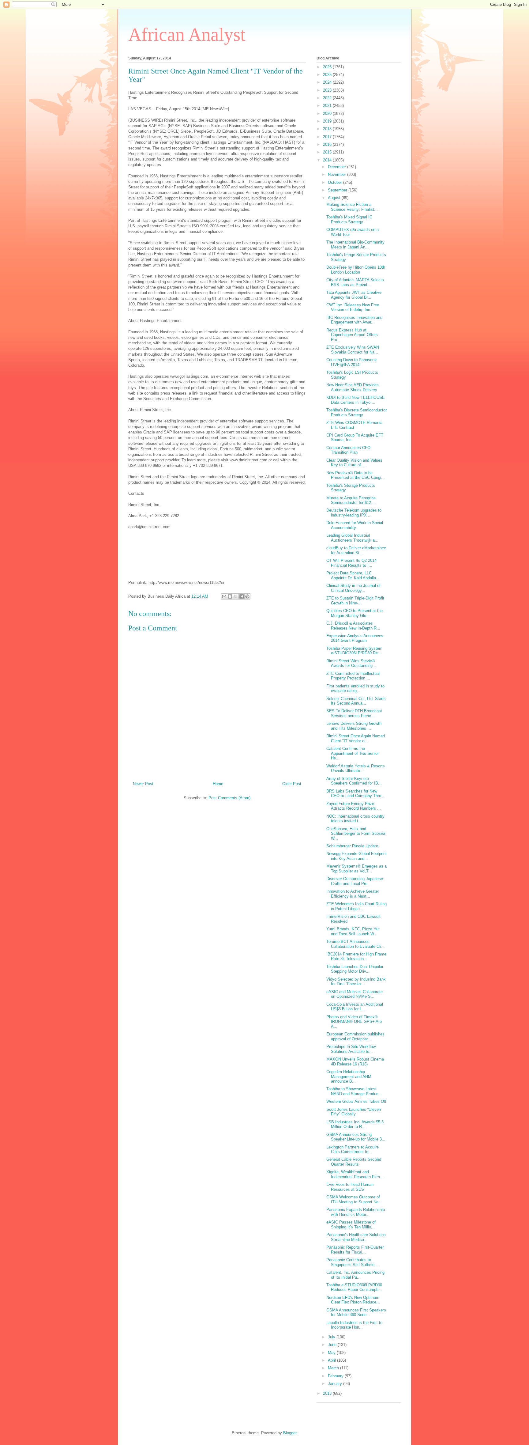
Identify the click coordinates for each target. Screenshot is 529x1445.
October (335, 182)
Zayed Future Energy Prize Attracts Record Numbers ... (353, 806)
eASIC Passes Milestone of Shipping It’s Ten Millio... (351, 1224)
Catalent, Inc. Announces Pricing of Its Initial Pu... (355, 1275)
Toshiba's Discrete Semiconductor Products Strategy (356, 412)
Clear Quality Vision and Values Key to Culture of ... (354, 462)
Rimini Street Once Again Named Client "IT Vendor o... (355, 738)
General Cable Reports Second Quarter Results (353, 1162)
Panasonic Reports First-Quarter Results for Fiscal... (355, 1249)
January (335, 1383)
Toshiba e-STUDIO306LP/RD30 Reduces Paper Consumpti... (354, 1287)
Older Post (291, 783)
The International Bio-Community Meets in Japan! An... (355, 244)
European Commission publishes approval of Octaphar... (355, 1036)
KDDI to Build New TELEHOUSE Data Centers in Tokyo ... (355, 400)
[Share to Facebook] (241, 596)
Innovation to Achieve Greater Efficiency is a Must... (352, 893)
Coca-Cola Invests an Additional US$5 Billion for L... (354, 1007)
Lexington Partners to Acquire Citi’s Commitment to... (352, 1149)
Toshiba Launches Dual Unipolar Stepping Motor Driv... (354, 969)
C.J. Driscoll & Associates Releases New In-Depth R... (353, 625)
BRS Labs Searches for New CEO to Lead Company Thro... (355, 793)
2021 (328, 105)
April (332, 1360)
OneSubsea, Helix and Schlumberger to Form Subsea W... (355, 834)
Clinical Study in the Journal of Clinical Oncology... (353, 588)
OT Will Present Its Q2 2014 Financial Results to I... (351, 563)
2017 (328, 136)
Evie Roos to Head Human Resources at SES (349, 1187)
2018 (328, 129)
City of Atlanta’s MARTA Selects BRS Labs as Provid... (355, 282)
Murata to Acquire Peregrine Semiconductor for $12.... (351, 500)
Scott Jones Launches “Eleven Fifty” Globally (353, 1112)
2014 (328, 160)
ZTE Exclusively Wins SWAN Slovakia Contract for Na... (352, 349)
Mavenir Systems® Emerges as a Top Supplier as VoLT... (356, 868)
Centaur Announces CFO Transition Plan (348, 450)
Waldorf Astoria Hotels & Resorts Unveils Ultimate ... (355, 768)
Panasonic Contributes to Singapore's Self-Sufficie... (352, 1262)
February (336, 1376)
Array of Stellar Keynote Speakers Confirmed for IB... (354, 781)
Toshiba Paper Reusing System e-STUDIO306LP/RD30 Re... (354, 651)
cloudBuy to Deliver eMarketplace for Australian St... (356, 550)
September (338, 190)
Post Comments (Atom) (229, 798)
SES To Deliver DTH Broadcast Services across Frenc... (354, 713)
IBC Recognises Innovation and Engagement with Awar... (354, 320)
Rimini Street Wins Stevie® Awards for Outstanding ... (351, 663)
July (332, 1337)
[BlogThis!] (230, 596)
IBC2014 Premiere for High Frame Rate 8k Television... (356, 956)
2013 (328, 1393)
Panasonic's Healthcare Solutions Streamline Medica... (356, 1237)
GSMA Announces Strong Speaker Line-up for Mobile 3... (355, 1137)
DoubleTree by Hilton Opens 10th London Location (355, 269)
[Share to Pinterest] (247, 596)
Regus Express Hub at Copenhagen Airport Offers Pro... (352, 335)
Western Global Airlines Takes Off (356, 1101)
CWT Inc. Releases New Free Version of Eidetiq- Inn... (352, 307)
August (335, 197)
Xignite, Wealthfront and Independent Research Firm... (355, 1174)
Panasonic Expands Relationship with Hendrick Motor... (355, 1212)
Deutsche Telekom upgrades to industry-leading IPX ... (353, 512)
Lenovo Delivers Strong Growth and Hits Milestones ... (353, 726)
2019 (328, 121)
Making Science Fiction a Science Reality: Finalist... (352, 207)
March (334, 1368)
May (332, 1352)
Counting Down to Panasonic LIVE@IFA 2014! (351, 362)
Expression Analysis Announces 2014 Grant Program (354, 638)
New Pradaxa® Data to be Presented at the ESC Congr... (355, 475)
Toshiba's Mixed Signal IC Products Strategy (349, 219)
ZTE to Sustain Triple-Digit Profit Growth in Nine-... (355, 600)
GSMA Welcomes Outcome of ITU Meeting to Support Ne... (354, 1199)
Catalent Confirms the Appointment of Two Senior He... (352, 753)
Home (218, 783)
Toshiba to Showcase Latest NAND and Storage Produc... (354, 1091)
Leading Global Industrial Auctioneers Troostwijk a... (352, 538)
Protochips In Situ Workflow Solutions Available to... (351, 1049)
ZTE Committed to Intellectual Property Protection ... (353, 676)
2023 (328, 90)
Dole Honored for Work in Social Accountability (354, 525)
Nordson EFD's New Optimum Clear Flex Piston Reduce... (353, 1300)
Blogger (289, 1433)
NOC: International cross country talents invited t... (355, 818)
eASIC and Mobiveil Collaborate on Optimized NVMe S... (354, 994)
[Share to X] (236, 596)
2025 (328, 74)
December (337, 167)
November (337, 174)
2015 (328, 152)
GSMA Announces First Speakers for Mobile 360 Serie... (356, 1312)
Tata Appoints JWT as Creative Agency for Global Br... (353, 295)
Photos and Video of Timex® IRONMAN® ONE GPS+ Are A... (354, 1022)
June (333, 1344)
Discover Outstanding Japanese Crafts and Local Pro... (354, 881)
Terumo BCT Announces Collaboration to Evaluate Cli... (355, 944)
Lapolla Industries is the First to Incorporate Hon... (354, 1325)
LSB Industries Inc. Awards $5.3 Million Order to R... (355, 1124)
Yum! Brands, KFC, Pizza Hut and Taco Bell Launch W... (353, 931)
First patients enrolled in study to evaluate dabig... (355, 688)
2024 (328, 82)
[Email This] (224, 596)
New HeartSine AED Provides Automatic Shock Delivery (352, 387)
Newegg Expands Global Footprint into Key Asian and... (356, 856)
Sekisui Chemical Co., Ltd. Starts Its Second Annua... (356, 701)
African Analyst (187, 35)
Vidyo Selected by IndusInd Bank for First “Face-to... (356, 981)
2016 (328, 144)
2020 (328, 113)
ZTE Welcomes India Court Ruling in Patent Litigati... (356, 906)
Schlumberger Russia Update (352, 846)
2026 (328, 67)
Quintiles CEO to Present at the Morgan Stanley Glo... (354, 613)
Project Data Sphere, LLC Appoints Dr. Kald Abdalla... (353, 575)
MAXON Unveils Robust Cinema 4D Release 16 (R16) (355, 1061)
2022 (328, 98)
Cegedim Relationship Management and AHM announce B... (348, 1076)
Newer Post (143, 783)
